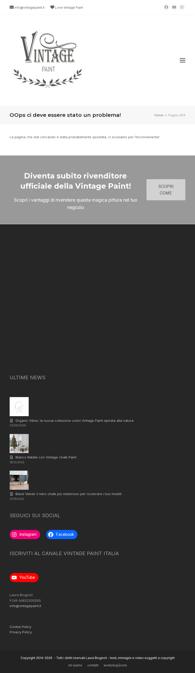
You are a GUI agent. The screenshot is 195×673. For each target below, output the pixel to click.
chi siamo (75, 665)
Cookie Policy (20, 627)
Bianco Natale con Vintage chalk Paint (45, 457)
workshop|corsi (115, 665)
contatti (93, 665)
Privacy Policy (21, 632)
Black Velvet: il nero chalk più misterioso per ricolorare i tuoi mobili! (68, 494)
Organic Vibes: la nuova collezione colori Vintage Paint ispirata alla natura (74, 420)
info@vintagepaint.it (29, 7)
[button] (182, 60)
